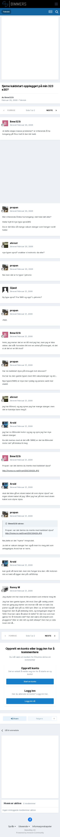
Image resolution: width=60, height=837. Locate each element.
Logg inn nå (30, 701)
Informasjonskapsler (42, 826)
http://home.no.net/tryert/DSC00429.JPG (20, 470)
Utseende (23, 826)
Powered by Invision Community (30, 833)
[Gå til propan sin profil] (5, 209)
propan (14, 207)
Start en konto (30, 681)
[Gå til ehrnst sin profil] (5, 245)
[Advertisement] (30, 48)
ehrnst (14, 243)
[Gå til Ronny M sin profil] (5, 589)
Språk (11, 826)
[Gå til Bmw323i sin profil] (5, 123)
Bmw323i (9, 97)
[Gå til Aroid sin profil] (5, 425)
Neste (49, 110)
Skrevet (21, 125)
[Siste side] (56, 110)
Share (15, 718)
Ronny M (15, 587)
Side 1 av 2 (31, 110)
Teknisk (22, 100)
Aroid (13, 422)
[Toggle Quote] (6, 523)
